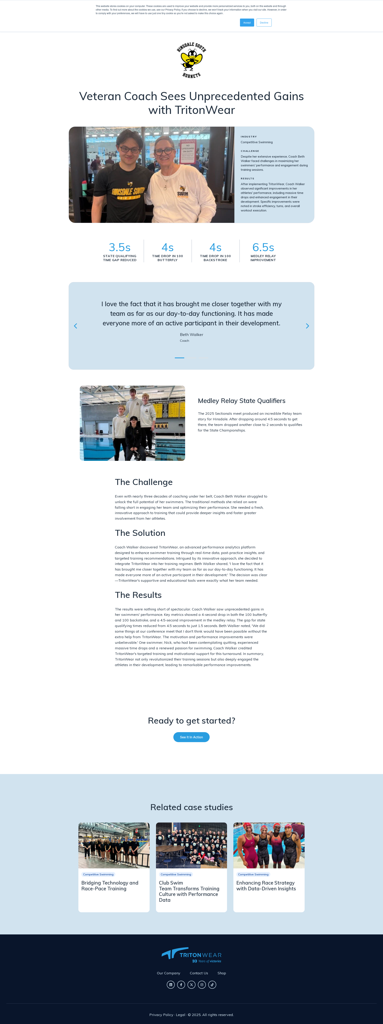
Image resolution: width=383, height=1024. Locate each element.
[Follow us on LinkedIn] (171, 985)
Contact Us (199, 973)
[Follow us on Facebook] (181, 985)
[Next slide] (307, 326)
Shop (222, 973)
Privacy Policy (161, 1014)
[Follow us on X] (191, 985)
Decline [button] (264, 22)
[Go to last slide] (75, 326)
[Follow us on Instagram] (202, 985)
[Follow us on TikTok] (212, 985)
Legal (180, 1014)
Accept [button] (247, 22)
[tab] (179, 357)
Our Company (168, 973)
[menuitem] (168, 973)
